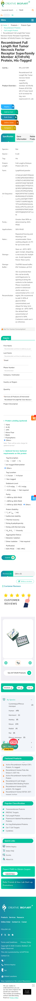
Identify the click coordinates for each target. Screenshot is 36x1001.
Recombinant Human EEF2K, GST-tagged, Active (19, 791)
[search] (32, 10)
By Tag (9, 747)
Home (4, 25)
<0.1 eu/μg (22, 486)
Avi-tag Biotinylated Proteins (17, 824)
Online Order (9, 123)
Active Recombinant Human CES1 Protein (19, 774)
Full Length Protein (11, 30)
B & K (9, 530)
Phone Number (9, 367)
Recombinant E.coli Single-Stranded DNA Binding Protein (17, 780)
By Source (11, 742)
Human (11, 711)
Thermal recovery (12, 520)
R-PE (8, 427)
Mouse (11, 724)
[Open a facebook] (1, 934)
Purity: (8, 494)
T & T (9, 512)
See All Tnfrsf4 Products (17, 673)
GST (14, 461)
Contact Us (16, 922)
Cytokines (9, 831)
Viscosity (19, 530)
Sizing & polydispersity (14, 523)
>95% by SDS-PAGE (14, 505)
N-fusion (19, 476)
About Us (9, 859)
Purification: (10, 546)
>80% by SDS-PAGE (14, 497)
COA (29, 688)
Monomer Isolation (13, 538)
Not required (24, 490)
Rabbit (11, 728)
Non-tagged (11, 479)
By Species (11, 700)
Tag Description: (12, 458)
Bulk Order (8, 117)
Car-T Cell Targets (13, 827)
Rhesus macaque (15, 737)
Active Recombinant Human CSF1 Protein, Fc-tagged (19, 763)
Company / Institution (12, 375)
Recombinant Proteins (12, 28)
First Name (8, 346)
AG (17, 512)
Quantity (7, 389)
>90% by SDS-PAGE (14, 501)
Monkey (12, 720)
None (8, 425)
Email (6, 360)
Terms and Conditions (9, 942)
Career (24, 922)
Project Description (11, 404)
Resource (20, 917)
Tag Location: (11, 472)
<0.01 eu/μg (11, 490)
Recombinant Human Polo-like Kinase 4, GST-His (17, 769)
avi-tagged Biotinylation (15, 465)
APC (7, 430)
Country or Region (10, 382)
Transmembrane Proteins (15, 809)
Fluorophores (10, 438)
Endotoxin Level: (12, 483)
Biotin (8, 435)
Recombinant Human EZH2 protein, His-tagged (16, 785)
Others (8, 440)
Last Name (8, 353)
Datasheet (7, 688)
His (7, 461)
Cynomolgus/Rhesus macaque (16, 705)
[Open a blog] (13, 934)
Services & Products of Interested (16, 397)
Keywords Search (7, 10)
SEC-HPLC (21, 549)
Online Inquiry (11, 847)
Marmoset (12, 715)
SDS (19, 688)
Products (4, 917)
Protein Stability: (12, 509)
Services (12, 917)
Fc (20, 461)
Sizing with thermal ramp (15, 527)
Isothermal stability (13, 516)
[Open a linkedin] (9, 934)
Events (8, 855)
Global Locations (10, 976)
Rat (10, 733)
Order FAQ (10, 851)
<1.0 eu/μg (10, 486)
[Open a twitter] (5, 934)
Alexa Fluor (10, 432)
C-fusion (9, 476)
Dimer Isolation (12, 541)
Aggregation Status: (13, 535)
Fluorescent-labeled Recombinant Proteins (18, 819)
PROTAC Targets (12, 812)
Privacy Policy (14, 998)
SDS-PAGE (10, 549)
